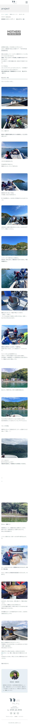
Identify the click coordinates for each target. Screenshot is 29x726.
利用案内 (15, 716)
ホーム (2, 14)
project (6, 14)
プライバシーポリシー (9, 716)
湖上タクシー (4, 653)
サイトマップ (21, 716)
